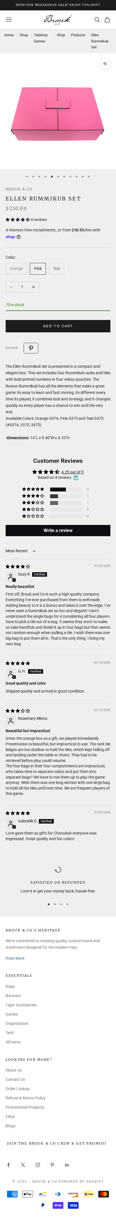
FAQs (10, 1116)
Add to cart (58, 326)
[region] (58, 880)
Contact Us (15, 1079)
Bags (10, 986)
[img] (18, 566)
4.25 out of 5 (72, 472)
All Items (13, 1042)
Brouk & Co (19, 189)
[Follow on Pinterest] (52, 1165)
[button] (18, 219)
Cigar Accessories (21, 1005)
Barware (13, 995)
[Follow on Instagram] (38, 1165)
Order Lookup (18, 1088)
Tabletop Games (41, 38)
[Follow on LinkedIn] (67, 1165)
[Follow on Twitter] (23, 1165)
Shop (24, 35)
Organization (17, 1023)
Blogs (10, 1126)
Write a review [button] (58, 530)
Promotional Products (25, 1107)
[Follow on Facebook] (8, 1165)
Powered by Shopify (81, 1181)
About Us (14, 1070)
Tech (10, 1032)
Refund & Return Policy (26, 1098)
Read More (15, 958)
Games (12, 1014)
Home (9, 35)
